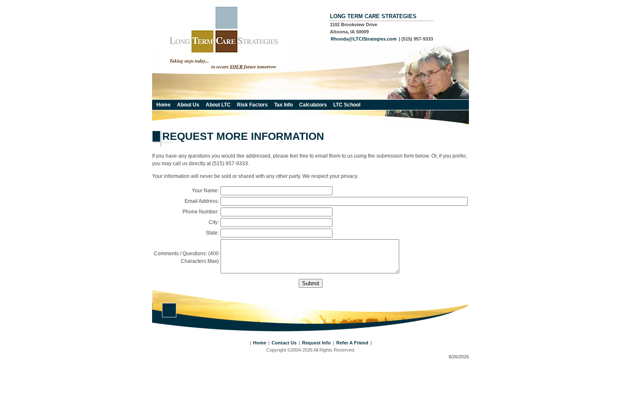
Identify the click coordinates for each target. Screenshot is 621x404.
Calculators (313, 105)
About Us (188, 105)
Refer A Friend (352, 342)
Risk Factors (252, 105)
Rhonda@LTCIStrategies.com (364, 38)
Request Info (316, 342)
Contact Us (284, 342)
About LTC (218, 105)
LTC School (346, 105)
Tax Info (283, 105)
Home (163, 105)
